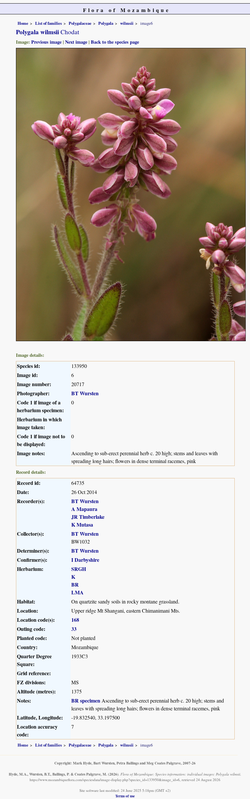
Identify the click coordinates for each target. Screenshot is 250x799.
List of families (48, 23)
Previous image (46, 41)
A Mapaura (84, 509)
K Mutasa (82, 524)
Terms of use (125, 796)
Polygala (105, 23)
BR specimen (85, 700)
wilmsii (126, 23)
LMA (77, 592)
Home (23, 23)
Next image (76, 41)
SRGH (78, 569)
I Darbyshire (85, 559)
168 (75, 619)
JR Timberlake (87, 516)
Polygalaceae (80, 23)
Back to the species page (115, 41)
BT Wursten (85, 393)
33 (73, 628)
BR (75, 584)
